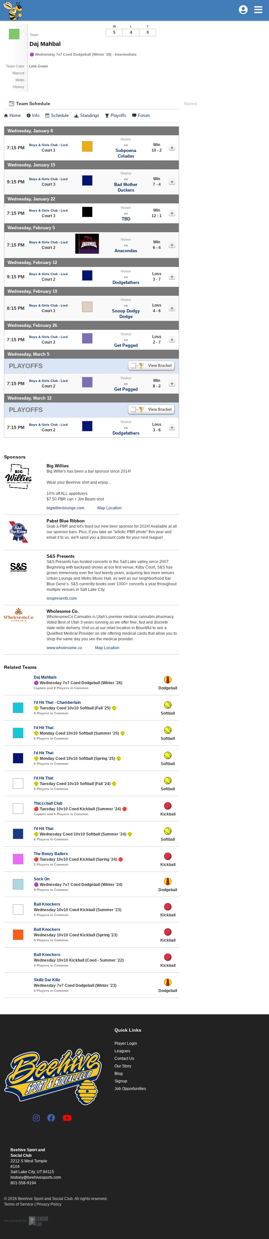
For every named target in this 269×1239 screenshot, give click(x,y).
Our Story (122, 1066)
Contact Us (124, 1058)
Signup (120, 1081)
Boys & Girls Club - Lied (48, 145)
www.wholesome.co (64, 648)
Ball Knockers (47, 904)
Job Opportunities (130, 1088)
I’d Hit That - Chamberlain (57, 702)
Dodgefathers (126, 282)
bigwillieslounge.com (65, 508)
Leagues (122, 1051)
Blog (118, 1073)
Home (15, 115)
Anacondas (125, 250)
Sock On (42, 879)
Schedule (60, 115)
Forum (144, 115)
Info (35, 115)
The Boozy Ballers (51, 854)
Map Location (109, 508)
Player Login (125, 1043)
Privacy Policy (48, 1204)
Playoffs (118, 115)
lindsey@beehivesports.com (35, 1177)
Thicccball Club (48, 803)
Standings (89, 115)
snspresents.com (62, 598)
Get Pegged (126, 345)
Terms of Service (18, 1204)
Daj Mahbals (45, 677)
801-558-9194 (23, 1183)
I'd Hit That (43, 727)
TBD (126, 218)
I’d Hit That (43, 778)
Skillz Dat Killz (47, 980)
